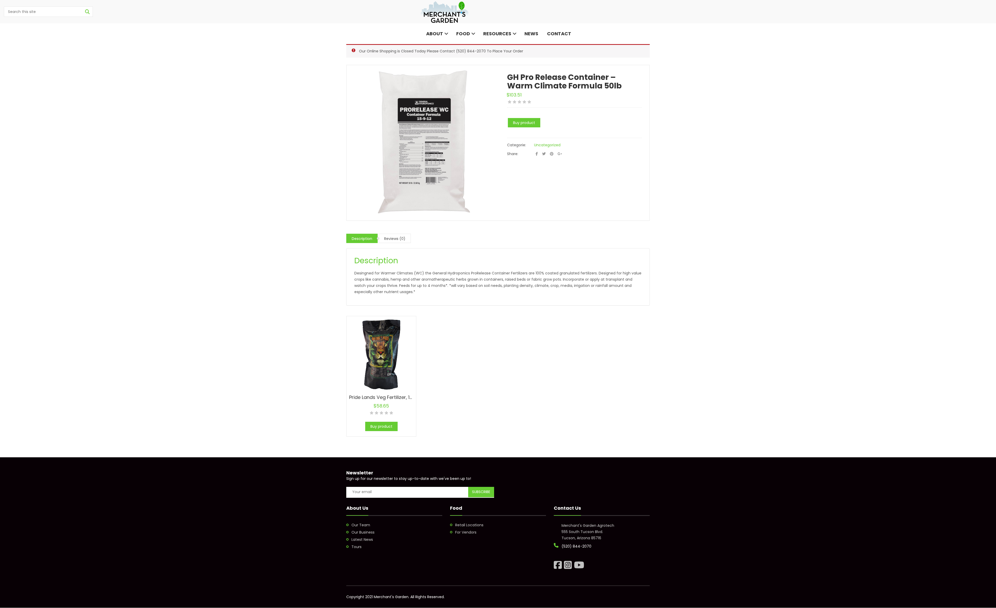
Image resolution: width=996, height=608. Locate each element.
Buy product (524, 122)
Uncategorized (547, 145)
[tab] (362, 238)
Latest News (362, 539)
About (434, 33)
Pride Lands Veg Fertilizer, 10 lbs (384, 397)
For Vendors (465, 532)
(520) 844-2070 (471, 51)
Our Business (363, 532)
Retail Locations (469, 525)
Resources (497, 33)
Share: (512, 153)
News (531, 33)
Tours (356, 546)
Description (362, 238)
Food (463, 33)
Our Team (360, 525)
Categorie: (516, 145)
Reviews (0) (394, 238)
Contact (558, 33)
